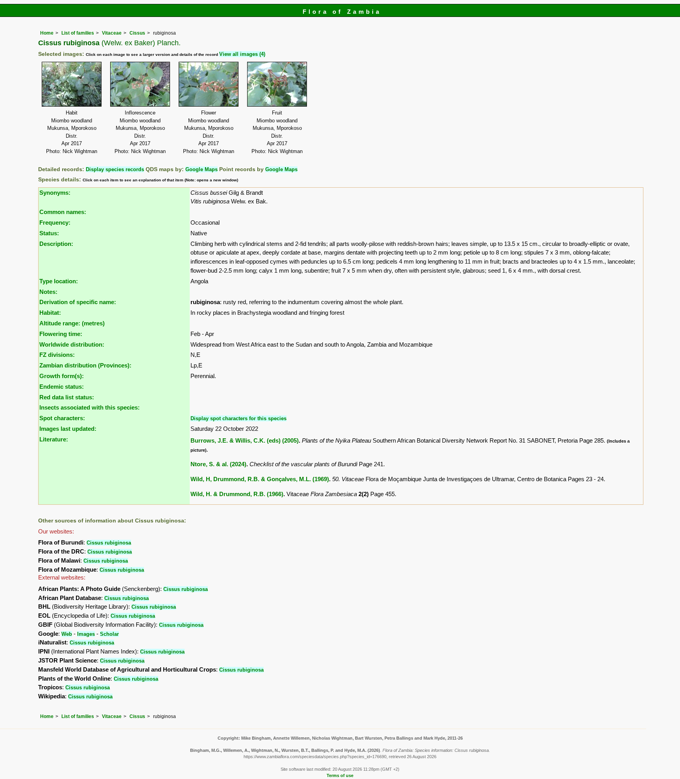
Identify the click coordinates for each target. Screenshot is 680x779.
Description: (56, 243)
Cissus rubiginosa (109, 543)
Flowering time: (60, 333)
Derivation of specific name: (77, 302)
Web (66, 634)
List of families (77, 33)
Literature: (53, 439)
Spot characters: (62, 418)
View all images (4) (242, 54)
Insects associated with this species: (89, 407)
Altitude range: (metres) (72, 323)
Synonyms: (54, 192)
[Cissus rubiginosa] (72, 83)
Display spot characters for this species (238, 418)
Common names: (62, 212)
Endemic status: (61, 386)
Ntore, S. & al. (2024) (218, 464)
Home (47, 33)
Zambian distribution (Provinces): (85, 365)
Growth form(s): (61, 376)
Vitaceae (112, 33)
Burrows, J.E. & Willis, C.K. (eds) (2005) (244, 440)
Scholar (109, 634)
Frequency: (54, 222)
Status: (49, 233)
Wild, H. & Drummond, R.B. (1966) (236, 494)
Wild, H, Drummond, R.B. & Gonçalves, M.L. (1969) (259, 479)
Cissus (137, 33)
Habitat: (50, 312)
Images (86, 634)
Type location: (58, 281)
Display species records (115, 169)
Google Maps (201, 169)
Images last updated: (67, 428)
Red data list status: (66, 397)
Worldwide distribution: (71, 344)
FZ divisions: (57, 354)
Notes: (48, 291)
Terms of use (340, 775)
